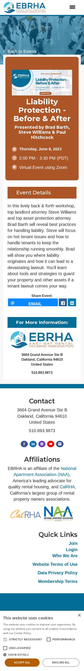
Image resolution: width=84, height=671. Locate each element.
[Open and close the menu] (63, 7)
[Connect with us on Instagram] (42, 444)
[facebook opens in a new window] (63, 302)
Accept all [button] (22, 662)
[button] (42, 654)
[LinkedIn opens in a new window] (72, 302)
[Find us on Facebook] (24, 444)
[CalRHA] (25, 513)
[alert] (42, 641)
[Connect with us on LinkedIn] (33, 444)
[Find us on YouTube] (51, 444)
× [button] (79, 615)
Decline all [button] (61, 662)
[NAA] (58, 513)
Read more (39, 633)
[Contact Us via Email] (60, 444)
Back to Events (22, 51)
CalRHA (67, 486)
